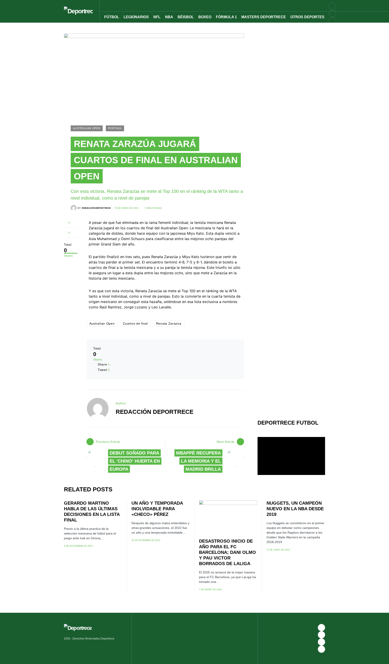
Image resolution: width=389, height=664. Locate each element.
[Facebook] (321, 627)
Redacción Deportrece (154, 411)
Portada (115, 128)
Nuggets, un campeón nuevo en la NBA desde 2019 (295, 509)
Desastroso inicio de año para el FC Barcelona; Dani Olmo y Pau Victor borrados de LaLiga (227, 552)
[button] (334, 6)
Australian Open (86, 128)
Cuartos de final (135, 323)
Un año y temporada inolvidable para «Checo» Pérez (157, 509)
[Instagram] (332, 20)
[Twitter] (332, 27)
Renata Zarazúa (168, 323)
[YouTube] (332, 13)
